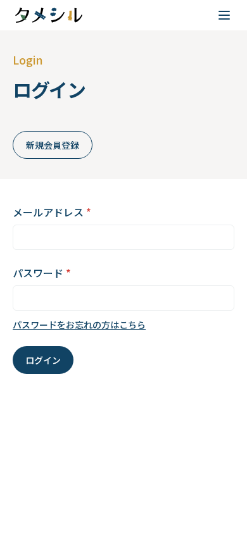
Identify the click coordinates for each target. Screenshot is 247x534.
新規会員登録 (52, 145)
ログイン (43, 360)
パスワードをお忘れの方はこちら (79, 324)
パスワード (42, 272)
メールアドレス (52, 212)
